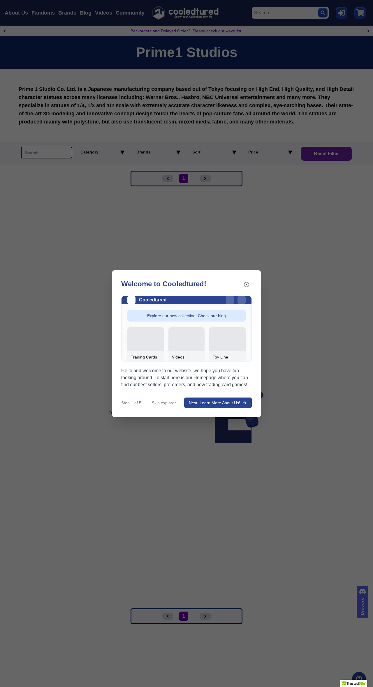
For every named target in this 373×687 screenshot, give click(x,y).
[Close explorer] (246, 284)
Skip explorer (164, 402)
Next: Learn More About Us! (214, 402)
